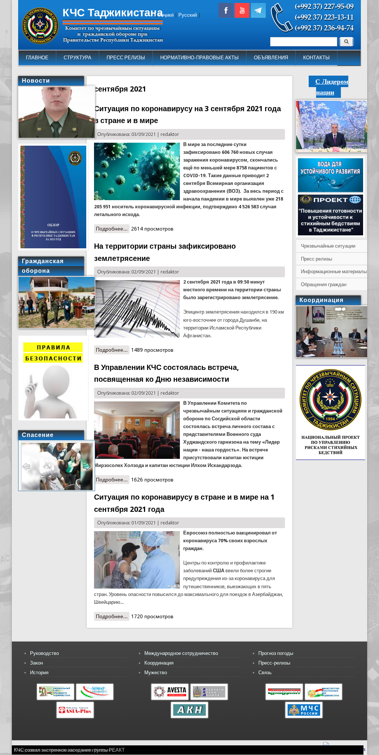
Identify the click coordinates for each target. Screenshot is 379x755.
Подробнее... (113, 229)
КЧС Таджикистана (113, 12)
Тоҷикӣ (166, 15)
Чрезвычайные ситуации (328, 246)
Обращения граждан (323, 284)
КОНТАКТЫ (316, 57)
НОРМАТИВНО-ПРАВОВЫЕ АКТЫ (199, 57)
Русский (187, 15)
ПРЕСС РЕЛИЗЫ (126, 57)
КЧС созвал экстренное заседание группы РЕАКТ (69, 750)
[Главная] (40, 42)
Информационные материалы (334, 271)
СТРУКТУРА (77, 57)
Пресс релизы (316, 259)
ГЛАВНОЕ (37, 57)
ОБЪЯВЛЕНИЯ (271, 57)
